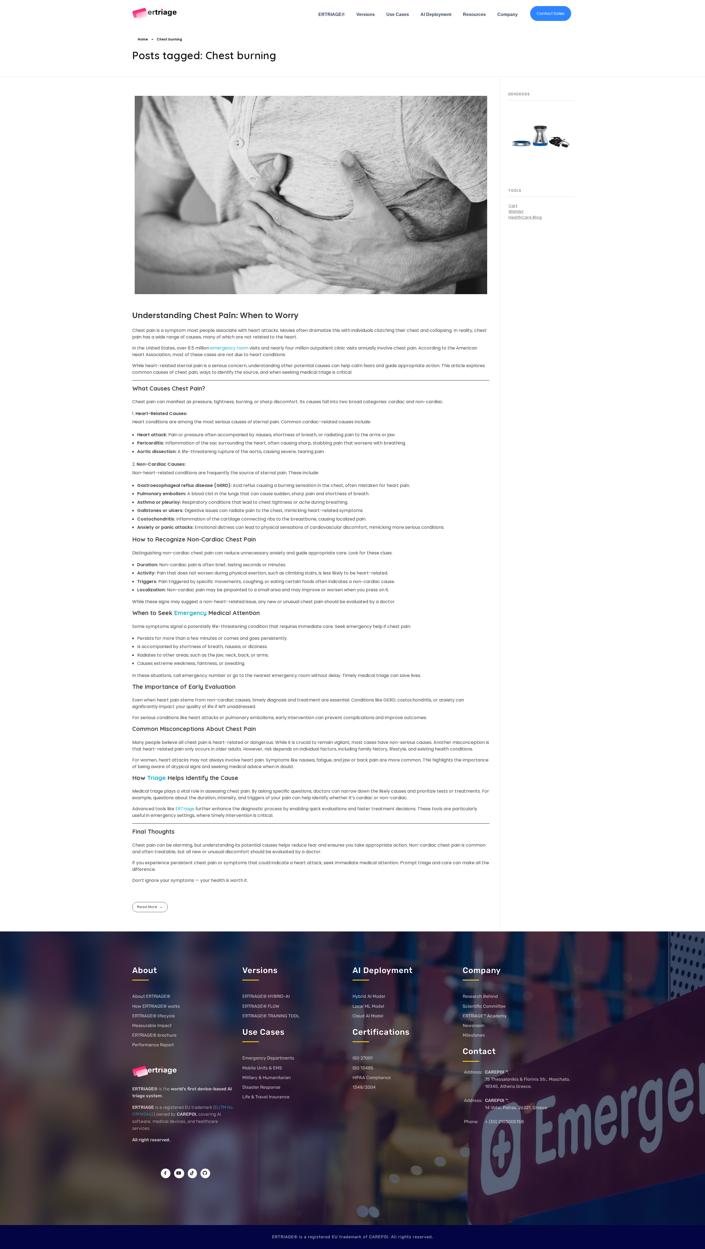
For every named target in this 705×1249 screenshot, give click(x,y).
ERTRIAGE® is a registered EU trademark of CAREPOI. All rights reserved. (352, 1236)
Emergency (191, 613)
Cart (512, 205)
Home (143, 39)
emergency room (230, 348)
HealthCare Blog (525, 217)
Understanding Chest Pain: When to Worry (215, 315)
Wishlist (516, 211)
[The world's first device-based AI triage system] (155, 14)
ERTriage (184, 809)
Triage (155, 778)
